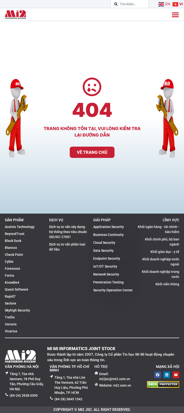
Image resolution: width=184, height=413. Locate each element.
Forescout (12, 268)
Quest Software (16, 289)
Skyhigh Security (17, 310)
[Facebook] (157, 374)
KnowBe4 (12, 282)
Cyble (9, 261)
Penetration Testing (108, 282)
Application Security (108, 226)
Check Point (14, 255)
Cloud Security (104, 242)
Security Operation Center (113, 290)
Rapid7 (10, 296)
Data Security (103, 250)
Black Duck (13, 241)
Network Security (106, 274)
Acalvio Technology (19, 227)
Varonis (11, 324)
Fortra (9, 275)
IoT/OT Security (105, 266)
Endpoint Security (106, 258)
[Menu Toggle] (175, 14)
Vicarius (11, 331)
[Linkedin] (166, 374)
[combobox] (129, 4)
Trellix (10, 317)
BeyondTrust (14, 234)
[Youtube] (175, 374)
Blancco (11, 248)
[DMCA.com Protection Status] (163, 386)
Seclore (10, 303)
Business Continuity (108, 234)
